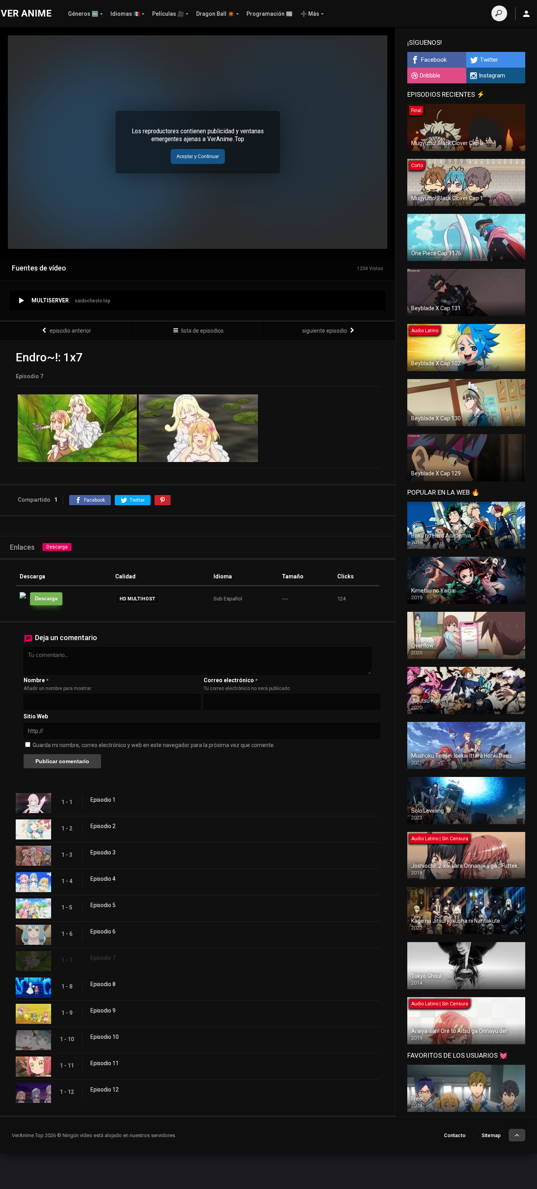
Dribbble (430, 75)
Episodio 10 (104, 1037)
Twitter (489, 59)
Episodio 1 (103, 800)
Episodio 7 (103, 958)
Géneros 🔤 (83, 14)
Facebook (434, 59)
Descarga (57, 547)
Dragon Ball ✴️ (215, 14)
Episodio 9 (103, 1010)
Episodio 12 (104, 1089)
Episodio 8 (103, 984)
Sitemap (491, 1135)
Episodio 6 (103, 931)
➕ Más (309, 14)
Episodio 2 (103, 826)
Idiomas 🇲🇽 (125, 14)
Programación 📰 (269, 14)
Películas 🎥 (168, 14)
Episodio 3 (103, 852)
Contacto (454, 1135)
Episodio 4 (103, 879)
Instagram (492, 75)
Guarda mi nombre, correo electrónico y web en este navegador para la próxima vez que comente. (154, 745)
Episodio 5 (103, 905)
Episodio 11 (104, 1063)
